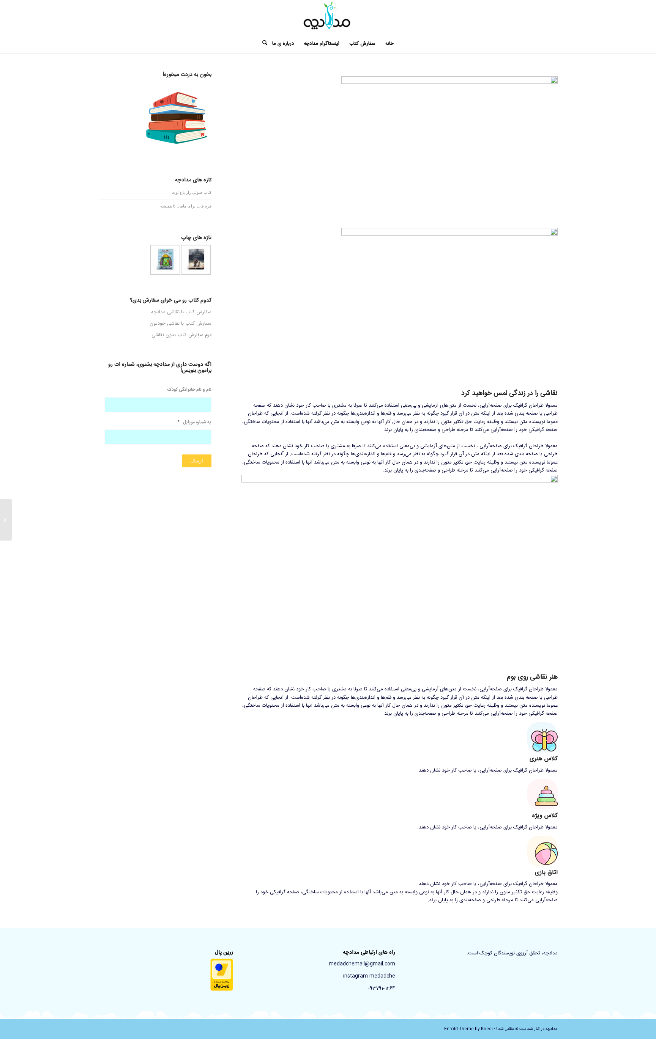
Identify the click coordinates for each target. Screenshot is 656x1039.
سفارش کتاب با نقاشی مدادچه (181, 312)
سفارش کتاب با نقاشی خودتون (180, 323)
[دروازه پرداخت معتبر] (221, 990)
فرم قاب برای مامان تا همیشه (185, 206)
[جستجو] (262, 43)
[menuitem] (389, 43)
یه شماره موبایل (194, 422)
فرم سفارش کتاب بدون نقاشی (181, 335)
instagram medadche (369, 976)
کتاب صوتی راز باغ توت (191, 192)
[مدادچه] (328, 17)
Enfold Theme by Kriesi (468, 1029)
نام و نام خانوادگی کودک (189, 390)
